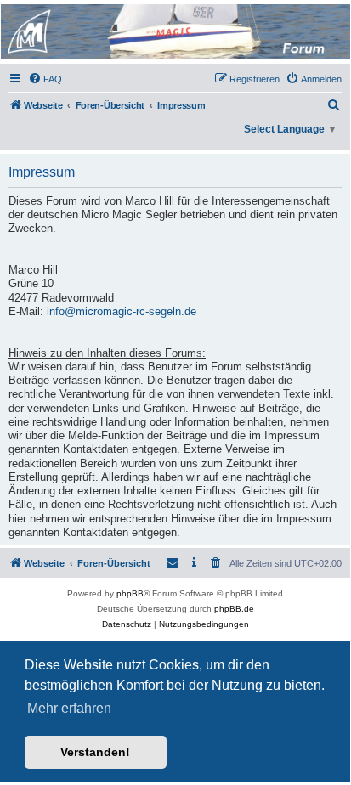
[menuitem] (45, 79)
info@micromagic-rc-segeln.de (121, 312)
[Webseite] (174, 31)
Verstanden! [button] (95, 752)
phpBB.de (234, 608)
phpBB (130, 593)
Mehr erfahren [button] (69, 708)
